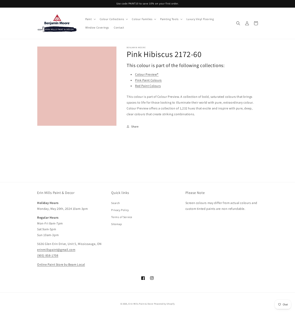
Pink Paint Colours (148, 80)
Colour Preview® (147, 74)
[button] (90, 19)
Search (115, 203)
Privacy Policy (120, 210)
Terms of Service (121, 217)
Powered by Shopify (164, 303)
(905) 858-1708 (47, 255)
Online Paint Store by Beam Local (61, 264)
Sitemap (116, 224)
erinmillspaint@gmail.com (56, 250)
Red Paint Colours (148, 86)
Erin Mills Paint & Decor (141, 303)
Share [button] (135, 126)
